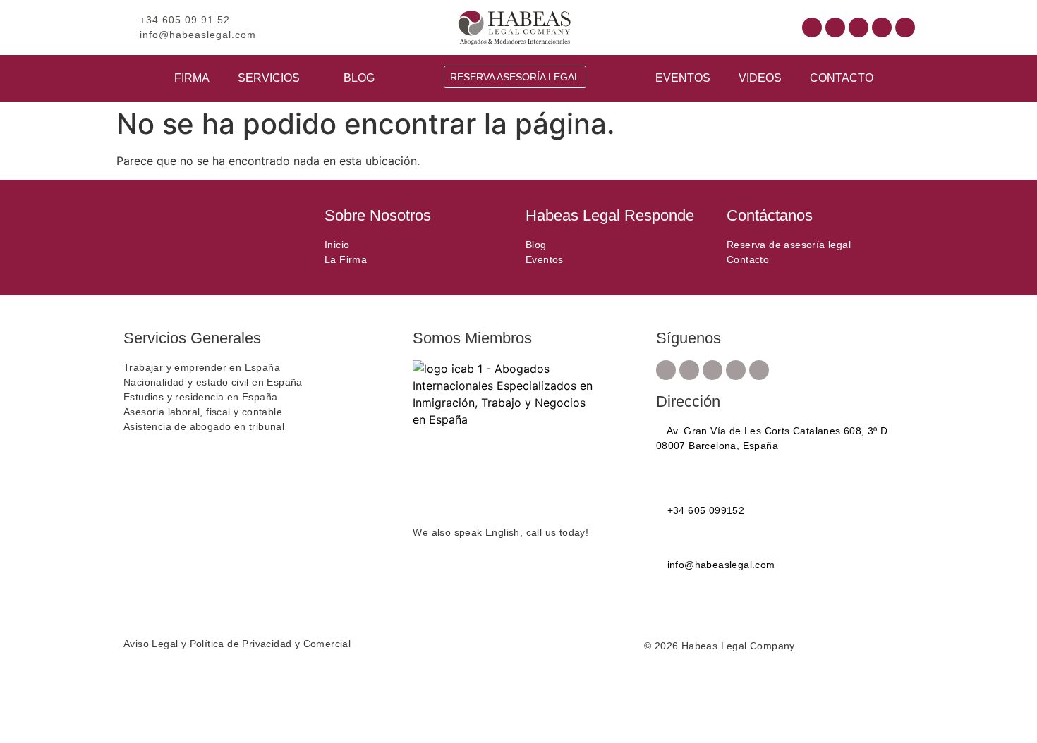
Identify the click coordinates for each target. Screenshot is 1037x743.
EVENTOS (682, 78)
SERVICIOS (269, 78)
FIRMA (192, 78)
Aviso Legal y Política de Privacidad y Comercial (237, 643)
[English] (706, 26)
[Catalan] (692, 26)
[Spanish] (720, 26)
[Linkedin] (882, 27)
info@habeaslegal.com (719, 564)
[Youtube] (858, 27)
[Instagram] (835, 27)
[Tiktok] (905, 27)
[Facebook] (812, 27)
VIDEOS (760, 78)
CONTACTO (841, 78)
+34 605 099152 (704, 510)
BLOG (359, 78)
